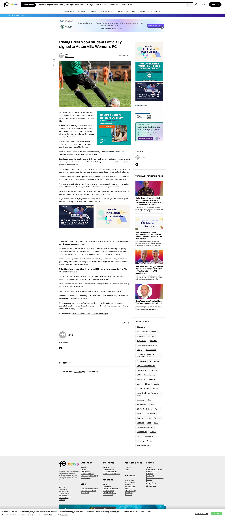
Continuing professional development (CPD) (145, 355)
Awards (149, 468)
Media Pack (107, 487)
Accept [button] (216, 513)
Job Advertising (108, 491)
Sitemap (62, 500)
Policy (157, 409)
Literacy (155, 388)
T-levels (153, 432)
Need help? (128, 495)
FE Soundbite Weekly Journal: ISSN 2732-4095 (111, 473)
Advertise (119, 11)
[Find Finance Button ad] (149, 132)
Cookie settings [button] (201, 513)
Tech (138, 436)
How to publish (130, 480)
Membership (129, 493)
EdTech (83, 470)
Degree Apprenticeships (146, 366)
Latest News (69, 11)
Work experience (143, 445)
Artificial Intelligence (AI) (145, 336)
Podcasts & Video (105, 11)
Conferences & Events (154, 470)
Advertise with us (65, 496)
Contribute (92, 11)
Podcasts (128, 468)
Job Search (85, 493)
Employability (85, 472)
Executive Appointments (89, 489)
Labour (139, 384)
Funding (154, 370)
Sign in (204, 4)
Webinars (149, 482)
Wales (149, 441)
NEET (149, 400)
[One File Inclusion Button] (113, 227)
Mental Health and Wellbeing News (147, 394)
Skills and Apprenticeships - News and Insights (90, 314)
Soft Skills (140, 423)
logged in (78, 372)
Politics (139, 413)
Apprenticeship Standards (146, 332)
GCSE (139, 375)
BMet (67, 54)
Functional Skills (142, 370)
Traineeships (148, 436)
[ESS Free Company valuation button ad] (149, 71)
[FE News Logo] (11, 4)
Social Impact (85, 478)
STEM (156, 423)
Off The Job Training (144, 409)
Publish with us (64, 494)
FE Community (64, 492)
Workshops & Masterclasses (151, 485)
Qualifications (150, 413)
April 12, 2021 (69, 57)
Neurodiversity (142, 404)
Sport (149, 423)
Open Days (150, 476)
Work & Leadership (87, 474)
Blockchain (153, 341)
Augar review (141, 341)
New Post (128, 485)
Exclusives (81, 11)
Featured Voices (108, 470)
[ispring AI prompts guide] (76, 227)
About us (62, 487)
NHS (152, 404)
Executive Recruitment (88, 491)
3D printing (141, 327)
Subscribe (215, 4)
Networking (150, 474)
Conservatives (151, 350)
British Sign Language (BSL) (147, 345)
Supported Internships (145, 427)
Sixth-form (158, 418)
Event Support (108, 495)
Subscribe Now (154, 11)
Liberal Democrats (152, 384)
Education (84, 468)
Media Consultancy (109, 493)
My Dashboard (130, 487)
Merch (142, 11)
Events (134, 11)
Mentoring (140, 400)
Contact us (63, 490)
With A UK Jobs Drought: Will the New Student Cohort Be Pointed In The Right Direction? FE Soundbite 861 (78, 5)
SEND (149, 418)
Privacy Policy (64, 498)
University (140, 441)
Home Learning (149, 375)
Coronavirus (141, 361)
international (141, 379)
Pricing (105, 485)
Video (127, 470)
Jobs (127, 11)
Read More (64, 515)
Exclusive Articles (109, 468)
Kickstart (152, 379)
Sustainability (142, 432)
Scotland (140, 418)
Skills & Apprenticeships (89, 476)
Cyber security (154, 361)
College (139, 350)
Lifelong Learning (143, 388)
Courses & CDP (151, 472)
